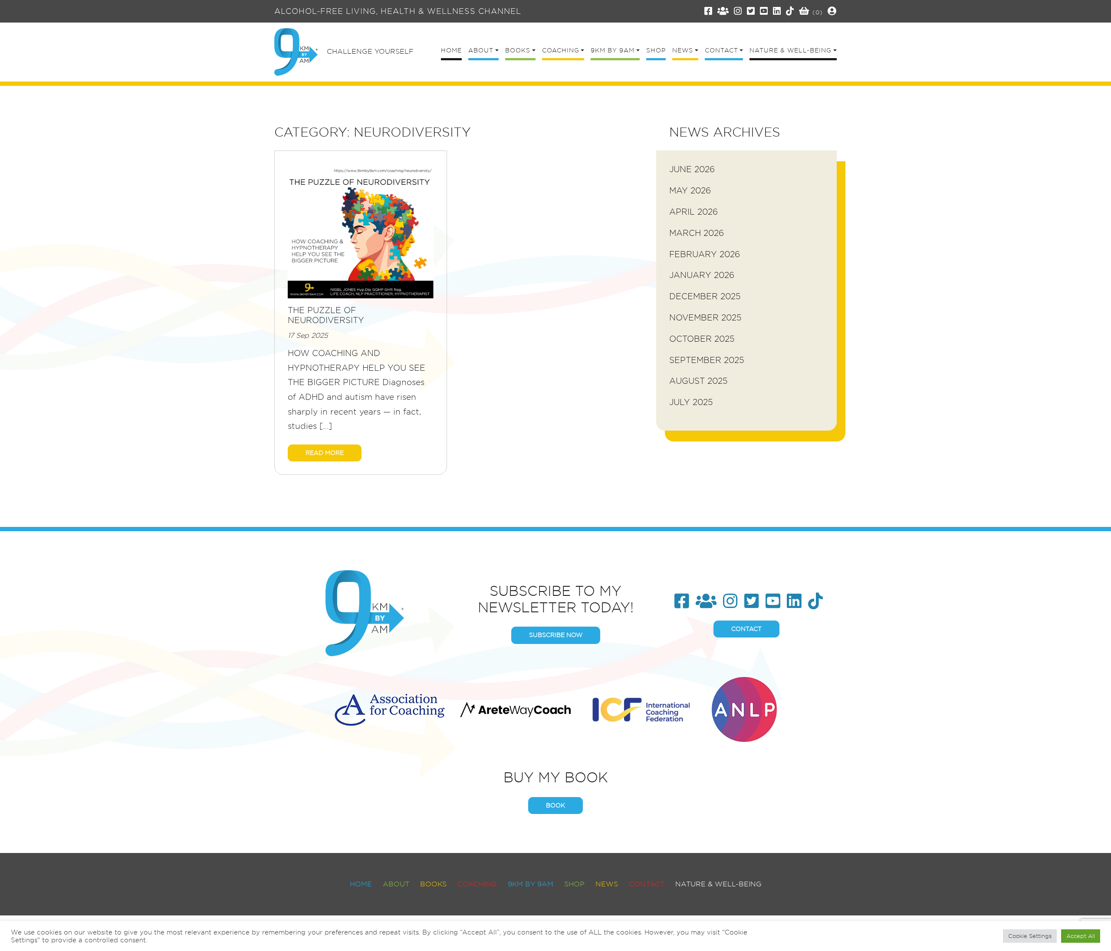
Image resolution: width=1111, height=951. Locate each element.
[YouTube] (764, 11)
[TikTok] (790, 11)
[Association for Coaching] (389, 708)
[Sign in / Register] (832, 11)
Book (555, 805)
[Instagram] (738, 11)
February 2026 (704, 254)
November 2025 (705, 317)
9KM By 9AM (530, 884)
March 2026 (696, 233)
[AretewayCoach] (515, 708)
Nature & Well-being (718, 884)
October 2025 (702, 338)
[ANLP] (744, 708)
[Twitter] (751, 11)
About (396, 884)
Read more (325, 452)
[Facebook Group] (723, 11)
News (606, 884)
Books (433, 884)
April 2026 (693, 211)
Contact (746, 628)
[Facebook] (708, 11)
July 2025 (691, 402)
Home (361, 884)
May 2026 (690, 190)
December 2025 (705, 296)
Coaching (477, 884)
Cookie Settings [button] (1030, 936)
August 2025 (698, 381)
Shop (574, 884)
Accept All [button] (1080, 936)
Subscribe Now (555, 634)
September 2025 (706, 360)
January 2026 (701, 275)
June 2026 (692, 169)
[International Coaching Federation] (641, 708)
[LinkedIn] (777, 11)
